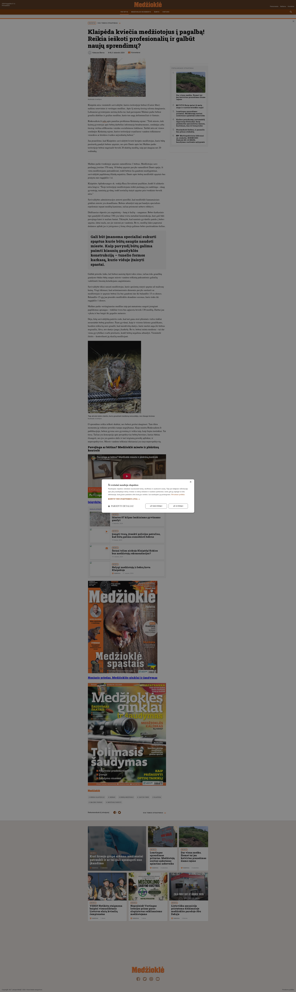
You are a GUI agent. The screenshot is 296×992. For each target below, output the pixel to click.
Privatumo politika (178, 494)
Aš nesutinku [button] (156, 506)
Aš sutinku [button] (178, 506)
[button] (148, 499)
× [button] (190, 482)
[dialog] (148, 496)
